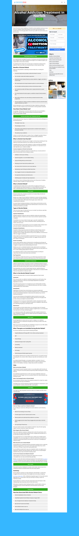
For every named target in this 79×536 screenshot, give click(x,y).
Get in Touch (30, 191)
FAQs (50, 70)
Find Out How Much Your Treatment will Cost (30, 116)
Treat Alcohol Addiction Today (30, 56)
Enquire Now (30, 489)
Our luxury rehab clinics (18, 476)
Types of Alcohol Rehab (54, 63)
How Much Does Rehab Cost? (55, 58)
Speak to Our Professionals (30, 260)
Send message (57, 49)
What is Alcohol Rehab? (54, 61)
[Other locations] (62, 2)
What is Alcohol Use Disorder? (55, 59)
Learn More (30, 387)
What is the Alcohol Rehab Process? (56, 65)
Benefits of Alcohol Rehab (54, 56)
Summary (51, 72)
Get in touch (39, 19)
